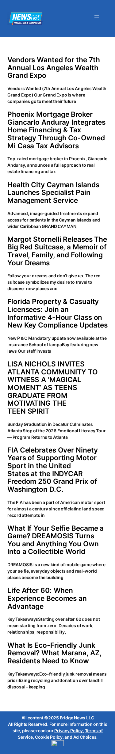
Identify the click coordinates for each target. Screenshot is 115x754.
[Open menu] (96, 17)
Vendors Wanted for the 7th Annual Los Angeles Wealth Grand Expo (53, 67)
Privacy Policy (68, 730)
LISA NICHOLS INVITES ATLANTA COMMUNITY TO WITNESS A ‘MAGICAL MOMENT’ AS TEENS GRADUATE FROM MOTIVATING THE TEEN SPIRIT (52, 387)
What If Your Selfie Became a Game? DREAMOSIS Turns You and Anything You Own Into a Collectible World (55, 539)
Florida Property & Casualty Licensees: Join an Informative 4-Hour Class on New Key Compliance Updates (57, 313)
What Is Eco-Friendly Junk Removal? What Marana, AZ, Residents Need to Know (54, 653)
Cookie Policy (49, 737)
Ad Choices (85, 737)
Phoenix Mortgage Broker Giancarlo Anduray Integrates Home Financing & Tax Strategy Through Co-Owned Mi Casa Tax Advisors (56, 130)
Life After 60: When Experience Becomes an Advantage (47, 598)
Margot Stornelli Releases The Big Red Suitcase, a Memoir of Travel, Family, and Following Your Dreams (57, 251)
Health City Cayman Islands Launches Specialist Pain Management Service (53, 192)
